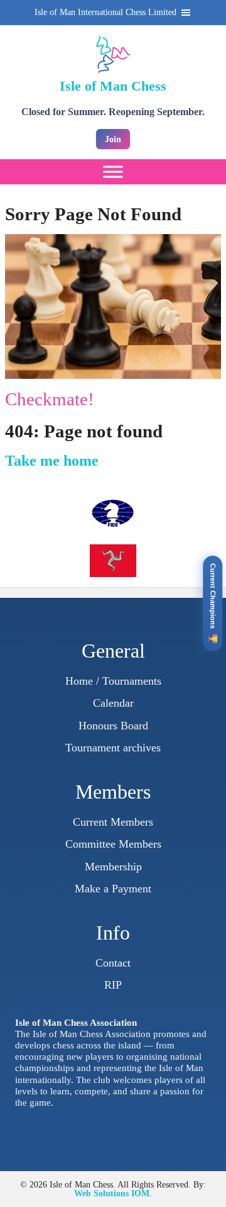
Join (113, 139)
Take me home (52, 460)
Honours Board (113, 725)
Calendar (113, 703)
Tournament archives (113, 747)
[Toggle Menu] (113, 171)
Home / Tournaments (113, 681)
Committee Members (113, 844)
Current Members (113, 822)
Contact (113, 963)
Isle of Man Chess (113, 86)
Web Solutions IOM (111, 1193)
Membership (113, 866)
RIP (113, 985)
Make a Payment (113, 888)
